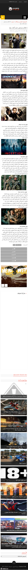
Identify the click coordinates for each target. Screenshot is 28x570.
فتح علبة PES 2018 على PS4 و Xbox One (16, 530)
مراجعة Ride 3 (22, 463)
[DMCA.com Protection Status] (4, 569)
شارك (12, 254)
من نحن (20, 1)
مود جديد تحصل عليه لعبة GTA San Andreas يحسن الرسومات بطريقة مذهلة (14, 429)
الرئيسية (25, 1)
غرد (13, 248)
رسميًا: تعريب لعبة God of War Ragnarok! (16, 446)
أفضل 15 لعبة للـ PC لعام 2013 (19, 497)
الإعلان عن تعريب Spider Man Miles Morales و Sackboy (15, 513)
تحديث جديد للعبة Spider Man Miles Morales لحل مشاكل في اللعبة (14, 412)
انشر (13, 251)
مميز (13, 21)
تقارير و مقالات (18, 21)
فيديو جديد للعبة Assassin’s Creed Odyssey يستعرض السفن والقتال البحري (16, 546)
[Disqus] (14, 313)
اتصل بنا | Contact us (13, 1)
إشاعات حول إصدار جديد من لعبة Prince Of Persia (14, 396)
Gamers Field (22, 566)
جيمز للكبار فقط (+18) (21, 480)
